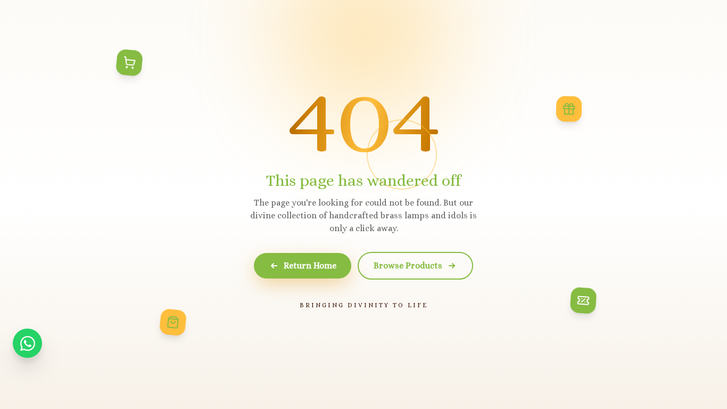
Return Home (310, 265)
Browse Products (408, 265)
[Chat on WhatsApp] (27, 343)
